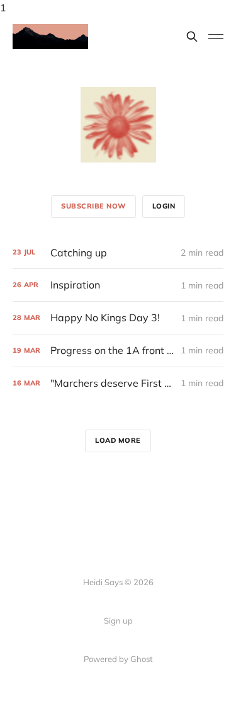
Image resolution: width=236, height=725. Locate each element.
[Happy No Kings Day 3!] (118, 318)
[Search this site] (192, 36)
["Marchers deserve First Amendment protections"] (118, 383)
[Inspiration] (118, 285)
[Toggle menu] (215, 36)
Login (164, 206)
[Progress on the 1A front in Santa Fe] (118, 350)
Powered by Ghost (118, 659)
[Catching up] (118, 253)
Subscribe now (93, 206)
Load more (118, 440)
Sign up (118, 620)
